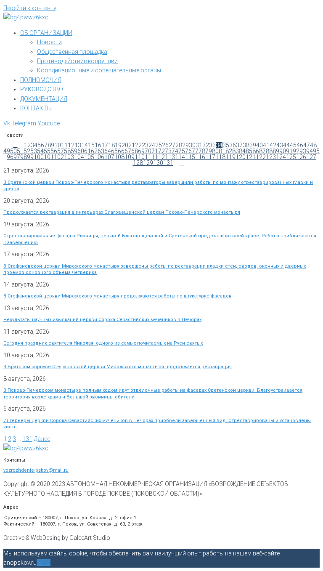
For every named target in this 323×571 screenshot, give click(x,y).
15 (91, 145)
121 (251, 157)
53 (33, 151)
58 (67, 151)
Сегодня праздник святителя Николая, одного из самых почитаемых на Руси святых (103, 343)
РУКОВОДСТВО (41, 89)
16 (98, 145)
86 (255, 151)
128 (138, 163)
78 (202, 151)
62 (94, 151)
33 (212, 145)
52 (27, 151)
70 (148, 151)
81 (222, 151)
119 (230, 157)
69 (141, 151)
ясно (43, 562)
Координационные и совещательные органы (99, 70)
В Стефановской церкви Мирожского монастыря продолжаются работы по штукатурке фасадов (117, 296)
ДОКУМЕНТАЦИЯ (43, 99)
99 (30, 157)
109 (129, 157)
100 (39, 157)
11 (64, 145)
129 (148, 163)
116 (200, 157)
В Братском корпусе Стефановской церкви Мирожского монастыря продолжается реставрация (117, 366)
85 (249, 151)
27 (172, 145)
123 (271, 157)
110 (140, 157)
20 (125, 145)
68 (134, 151)
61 (87, 151)
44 (286, 145)
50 (13, 151)
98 (23, 157)
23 (145, 145)
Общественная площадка (72, 51)
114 (180, 157)
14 (84, 145)
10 (57, 145)
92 (296, 151)
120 (241, 157)
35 (225, 145)
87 (262, 151)
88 (269, 151)
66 (121, 151)
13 (77, 145)
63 (101, 151)
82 (228, 151)
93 (302, 151)
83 (235, 151)
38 (246, 145)
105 (89, 157)
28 (178, 145)
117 (210, 157)
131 (168, 163)
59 (74, 151)
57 (60, 151)
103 (69, 157)
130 (158, 163)
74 (175, 151)
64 (107, 151)
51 (20, 151)
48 (313, 145)
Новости (49, 42)
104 (79, 157)
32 (205, 145)
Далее (42, 439)
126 (301, 157)
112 (160, 157)
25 (158, 145)
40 (259, 145)
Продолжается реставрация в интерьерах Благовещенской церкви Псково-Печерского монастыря (121, 212)
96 (10, 157)
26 (165, 145)
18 (111, 145)
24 (151, 145)
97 (16, 157)
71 (154, 151)
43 (279, 145)
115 (190, 157)
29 (185, 145)
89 (276, 151)
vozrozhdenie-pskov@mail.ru (36, 470)
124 (281, 157)
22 (138, 145)
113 (170, 157)
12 (71, 145)
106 (99, 157)
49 (6, 151)
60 (80, 151)
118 (220, 157)
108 (119, 157)
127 (311, 157)
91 (289, 151)
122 (261, 157)
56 (53, 151)
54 (40, 151)
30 (192, 145)
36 (232, 145)
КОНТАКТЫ (36, 108)
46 (300, 145)
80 (215, 151)
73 (168, 151)
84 (242, 151)
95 (316, 151)
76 (188, 151)
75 (181, 151)
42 (273, 145)
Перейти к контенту (29, 8)
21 (131, 145)
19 (118, 145)
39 (252, 145)
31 (199, 145)
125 (291, 157)
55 (47, 151)
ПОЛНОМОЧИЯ (40, 80)
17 (104, 145)
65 (114, 151)
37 (239, 145)
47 (306, 145)
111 (150, 157)
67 (127, 151)
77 (195, 151)
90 (282, 151)
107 (109, 157)
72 (161, 151)
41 (266, 145)
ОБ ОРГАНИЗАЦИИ (46, 32)
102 (59, 157)
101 (49, 157)
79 (208, 151)
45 (293, 145)
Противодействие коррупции (77, 61)
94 (309, 151)
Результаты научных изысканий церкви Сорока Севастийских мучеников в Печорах (102, 319)
